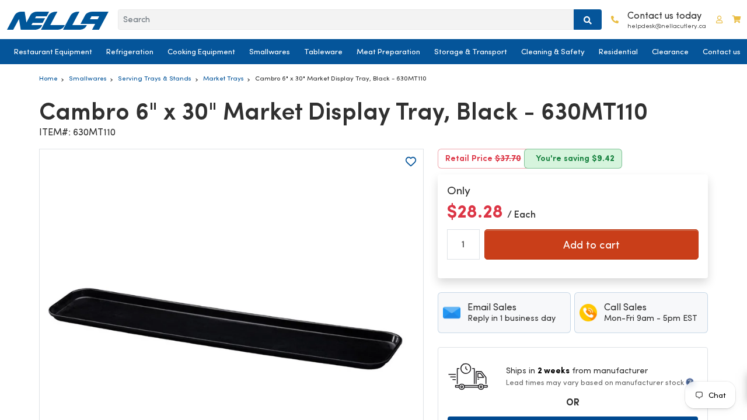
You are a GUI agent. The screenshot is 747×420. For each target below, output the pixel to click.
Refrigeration (129, 51)
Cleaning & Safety (553, 51)
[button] (719, 19)
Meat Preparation (388, 51)
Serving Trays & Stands (154, 78)
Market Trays (223, 78)
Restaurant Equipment (53, 51)
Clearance (670, 51)
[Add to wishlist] (410, 161)
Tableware (323, 51)
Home (48, 78)
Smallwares (269, 51)
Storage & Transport (470, 51)
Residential (618, 51)
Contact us (722, 51)
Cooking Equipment (201, 51)
